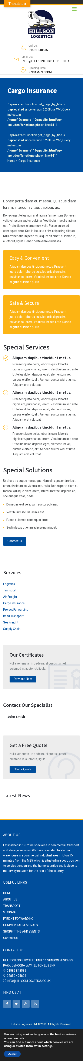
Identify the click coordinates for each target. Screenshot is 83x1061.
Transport (9, 590)
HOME (7, 893)
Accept (12, 1054)
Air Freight (10, 597)
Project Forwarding (15, 609)
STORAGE (10, 912)
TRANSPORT (11, 906)
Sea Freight (10, 622)
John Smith (16, 716)
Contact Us (14, 541)
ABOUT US (10, 899)
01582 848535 (38, 50)
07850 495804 (16, 976)
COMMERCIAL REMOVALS (20, 925)
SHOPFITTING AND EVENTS (21, 931)
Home (11, 161)
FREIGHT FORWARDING (18, 919)
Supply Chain (11, 629)
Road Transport (13, 616)
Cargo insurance (14, 603)
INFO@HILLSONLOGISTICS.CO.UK (45, 61)
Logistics (9, 584)
